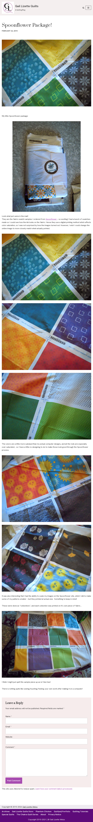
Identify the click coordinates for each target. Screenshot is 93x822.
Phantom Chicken (43, 811)
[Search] (83, 8)
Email (8, 726)
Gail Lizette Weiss (30, 807)
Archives (6, 811)
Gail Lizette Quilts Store (22, 811)
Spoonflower (51, 219)
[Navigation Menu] (88, 8)
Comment (10, 747)
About (43, 814)
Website (8, 737)
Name (8, 716)
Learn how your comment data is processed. (53, 789)
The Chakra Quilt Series (27, 814)
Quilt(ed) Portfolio (62, 811)
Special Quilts (8, 814)
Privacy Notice (54, 814)
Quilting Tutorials (80, 811)
